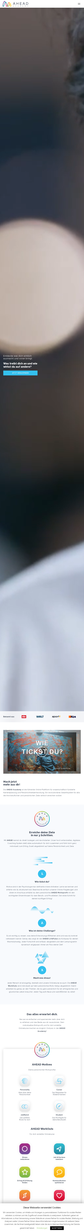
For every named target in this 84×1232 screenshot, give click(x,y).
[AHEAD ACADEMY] (16, 4)
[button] (20, 373)
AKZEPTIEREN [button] (57, 1228)
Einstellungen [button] (42, 1228)
